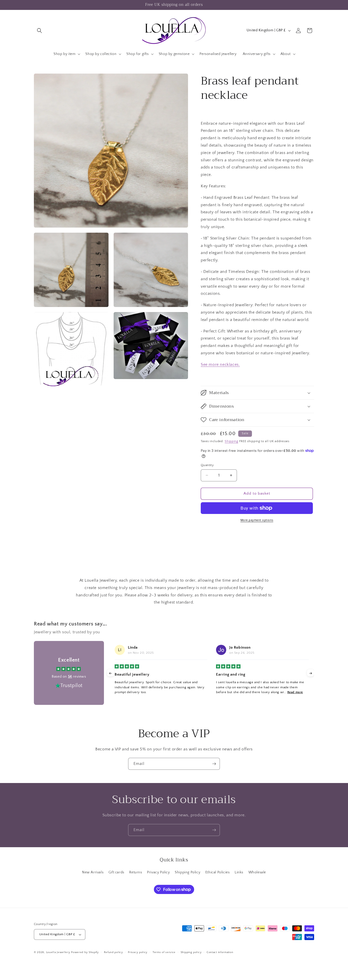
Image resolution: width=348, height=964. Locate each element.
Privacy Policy (158, 872)
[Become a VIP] (214, 764)
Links (239, 872)
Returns (135, 872)
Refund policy (113, 952)
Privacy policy (138, 952)
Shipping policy (191, 952)
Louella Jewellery (58, 952)
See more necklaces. (220, 364)
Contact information (220, 952)
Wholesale (257, 872)
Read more (295, 692)
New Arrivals (92, 872)
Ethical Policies (217, 872)
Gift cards (116, 872)
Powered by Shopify (85, 952)
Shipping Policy (187, 872)
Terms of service (164, 952)
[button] (39, 30)
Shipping (231, 441)
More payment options (256, 520)
